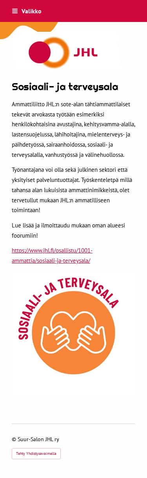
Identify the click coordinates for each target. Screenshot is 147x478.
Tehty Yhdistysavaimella (36, 453)
